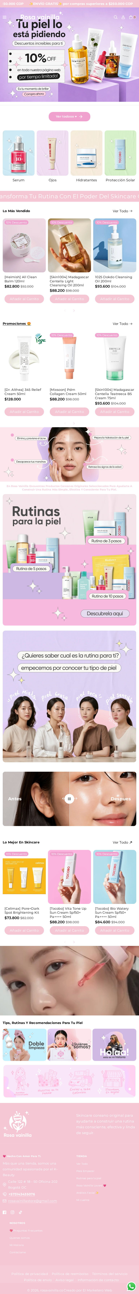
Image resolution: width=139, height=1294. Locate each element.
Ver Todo (82, 1163)
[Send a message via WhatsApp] (131, 1286)
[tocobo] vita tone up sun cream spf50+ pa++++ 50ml (68, 913)
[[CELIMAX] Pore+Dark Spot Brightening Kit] (24, 877)
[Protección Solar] (86, 153)
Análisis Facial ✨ (87, 1192)
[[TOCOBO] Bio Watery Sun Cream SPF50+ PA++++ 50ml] (114, 877)
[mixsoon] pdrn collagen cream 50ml (68, 392)
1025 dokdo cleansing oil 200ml (113, 279)
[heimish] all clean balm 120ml (21, 279)
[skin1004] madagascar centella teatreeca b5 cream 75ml (114, 394)
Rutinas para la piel (88, 1178)
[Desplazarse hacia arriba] (130, 1272)
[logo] (17, 1124)
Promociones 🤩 (17, 323)
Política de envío (38, 1280)
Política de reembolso (70, 1274)
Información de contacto (98, 1280)
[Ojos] (19, 153)
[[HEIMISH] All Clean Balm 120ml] (24, 245)
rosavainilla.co (51, 1290)
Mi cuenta (82, 1200)
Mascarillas (120, 180)
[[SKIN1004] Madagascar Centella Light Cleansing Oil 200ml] (69, 245)
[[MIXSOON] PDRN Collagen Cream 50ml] (69, 358)
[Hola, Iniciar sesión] (123, 17)
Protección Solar (86, 180)
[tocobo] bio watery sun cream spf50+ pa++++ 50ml (112, 913)
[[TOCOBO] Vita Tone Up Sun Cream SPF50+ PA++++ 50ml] (69, 877)
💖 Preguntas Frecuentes (26, 1230)
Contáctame (18, 1252)
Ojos (18, 180)
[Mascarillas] (120, 153)
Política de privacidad (29, 1274)
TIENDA (81, 1156)
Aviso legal (65, 1280)
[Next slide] (74, 310)
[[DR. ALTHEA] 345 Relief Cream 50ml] (24, 358)
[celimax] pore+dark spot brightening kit (22, 911)
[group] (19, 156)
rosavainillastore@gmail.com (32, 1201)
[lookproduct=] (12, 435)
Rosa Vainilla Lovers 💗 (91, 1185)
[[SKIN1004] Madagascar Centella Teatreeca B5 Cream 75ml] (114, 358)
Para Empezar (85, 1171)
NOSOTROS (17, 1223)
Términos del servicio (109, 1274)
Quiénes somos (20, 1237)
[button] (5, 17)
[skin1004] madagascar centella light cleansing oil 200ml (69, 281)
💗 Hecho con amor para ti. (22, 1156)
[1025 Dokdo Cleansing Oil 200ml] (114, 245)
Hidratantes (52, 180)
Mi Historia (17, 1245)
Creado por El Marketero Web (88, 1290)
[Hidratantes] (53, 153)
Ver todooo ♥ (66, 116)
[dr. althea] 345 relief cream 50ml (23, 392)
